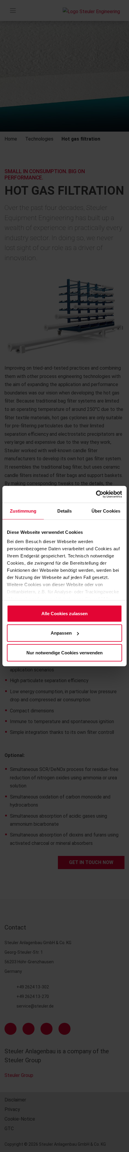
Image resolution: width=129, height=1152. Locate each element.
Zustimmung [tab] (23, 510)
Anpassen (61, 633)
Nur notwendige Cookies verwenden (64, 652)
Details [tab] (64, 510)
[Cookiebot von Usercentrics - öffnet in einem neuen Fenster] (96, 494)
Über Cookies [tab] (106, 510)
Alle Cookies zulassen (64, 613)
